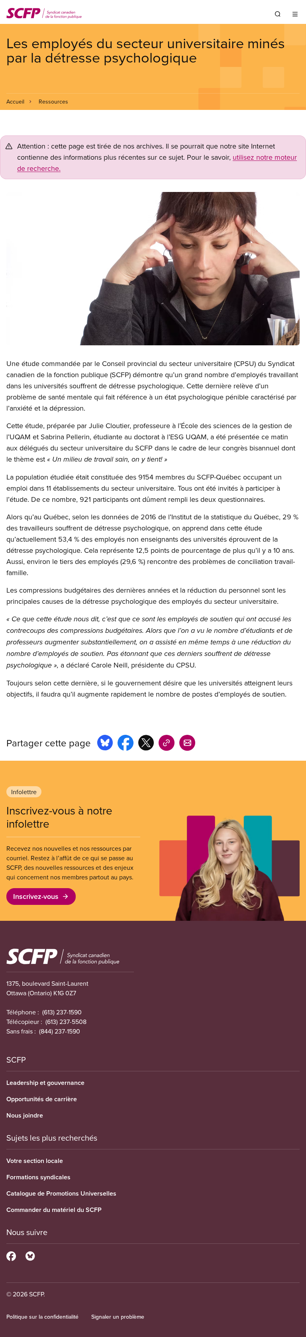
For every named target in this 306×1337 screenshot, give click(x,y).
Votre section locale (34, 1160)
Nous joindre (24, 1115)
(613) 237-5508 (65, 1021)
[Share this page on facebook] (125, 744)
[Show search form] (278, 14)
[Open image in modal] (153, 268)
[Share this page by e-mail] (187, 744)
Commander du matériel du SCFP (54, 1209)
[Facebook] (11, 1255)
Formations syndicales (38, 1177)
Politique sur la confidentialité (42, 1317)
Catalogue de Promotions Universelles (61, 1193)
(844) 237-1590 (59, 1031)
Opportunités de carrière (41, 1099)
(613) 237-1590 (62, 1012)
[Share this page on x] (146, 744)
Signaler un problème (117, 1317)
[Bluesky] (30, 1255)
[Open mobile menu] (295, 14)
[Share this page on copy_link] (167, 744)
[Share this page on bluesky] (105, 744)
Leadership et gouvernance (45, 1082)
